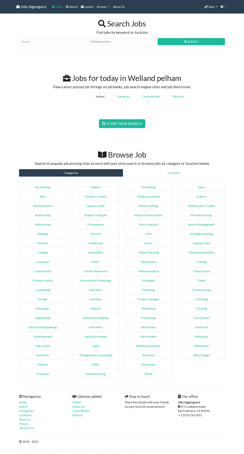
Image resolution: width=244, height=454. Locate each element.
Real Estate (148, 327)
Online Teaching (148, 252)
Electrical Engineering (42, 327)
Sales (201, 187)
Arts (43, 196)
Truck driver (201, 317)
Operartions (148, 261)
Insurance (95, 289)
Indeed (100, 96)
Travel (201, 280)
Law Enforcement (95, 336)
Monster (178, 96)
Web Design (201, 355)
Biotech (43, 243)
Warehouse (201, 346)
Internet (95, 308)
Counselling (42, 289)
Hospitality (95, 252)
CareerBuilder (151, 96)
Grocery (95, 233)
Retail (148, 374)
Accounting (42, 187)
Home (59, 6)
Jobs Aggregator (33, 6)
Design (42, 299)
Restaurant (148, 364)
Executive (42, 355)
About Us (118, 6)
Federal (95, 187)
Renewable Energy (148, 346)
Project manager (148, 299)
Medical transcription (148, 215)
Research (148, 355)
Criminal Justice (42, 280)
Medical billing (148, 205)
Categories (71, 173)
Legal (95, 346)
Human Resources (95, 271)
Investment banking (95, 317)
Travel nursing (201, 289)
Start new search (124, 123)
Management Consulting (95, 355)
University (201, 327)
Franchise (42, 374)
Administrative (42, 205)
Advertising (42, 215)
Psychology (148, 317)
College (43, 252)
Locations (174, 173)
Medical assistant (148, 196)
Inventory (95, 299)
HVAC (95, 261)
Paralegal (148, 280)
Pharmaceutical (148, 271)
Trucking (201, 308)
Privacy (24, 423)
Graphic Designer (95, 215)
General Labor (95, 205)
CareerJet (123, 96)
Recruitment (148, 336)
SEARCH (192, 41)
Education (42, 308)
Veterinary (201, 336)
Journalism (95, 327)
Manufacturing (95, 374)
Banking (42, 233)
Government (95, 224)
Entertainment (42, 336)
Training (201, 261)
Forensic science (95, 196)
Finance (43, 364)
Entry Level (42, 346)
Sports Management (201, 224)
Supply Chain (201, 243)
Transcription (201, 271)
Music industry (148, 224)
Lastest (89, 6)
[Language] (223, 6)
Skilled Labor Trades (201, 205)
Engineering (42, 317)
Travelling (201, 299)
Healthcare (95, 243)
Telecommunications (201, 252)
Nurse (148, 243)
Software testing (201, 215)
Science (201, 196)
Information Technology (95, 280)
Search (73, 6)
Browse (102, 6)
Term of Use (26, 428)
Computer (42, 261)
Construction (42, 271)
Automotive (43, 224)
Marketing (148, 187)
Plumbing (148, 289)
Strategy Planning (201, 233)
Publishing (148, 308)
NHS (148, 233)
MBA (95, 364)
